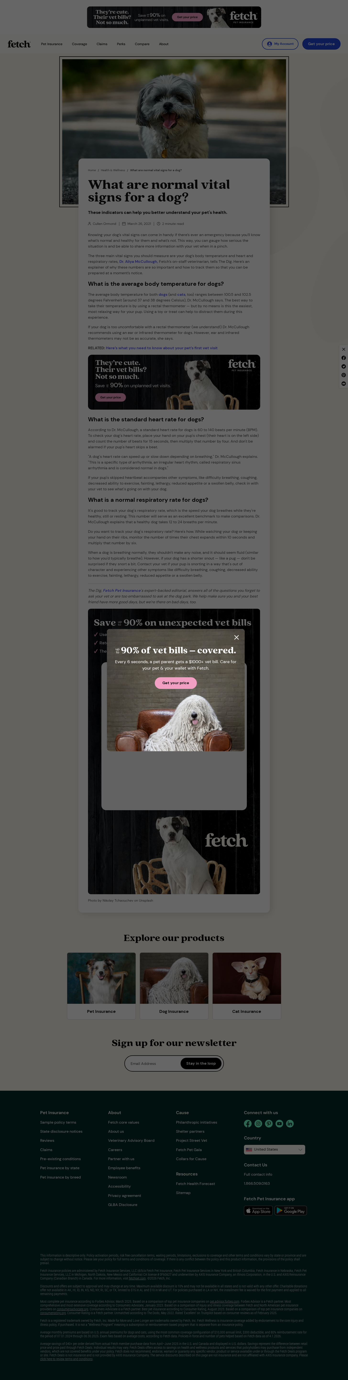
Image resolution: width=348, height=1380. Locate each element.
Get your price (175, 682)
